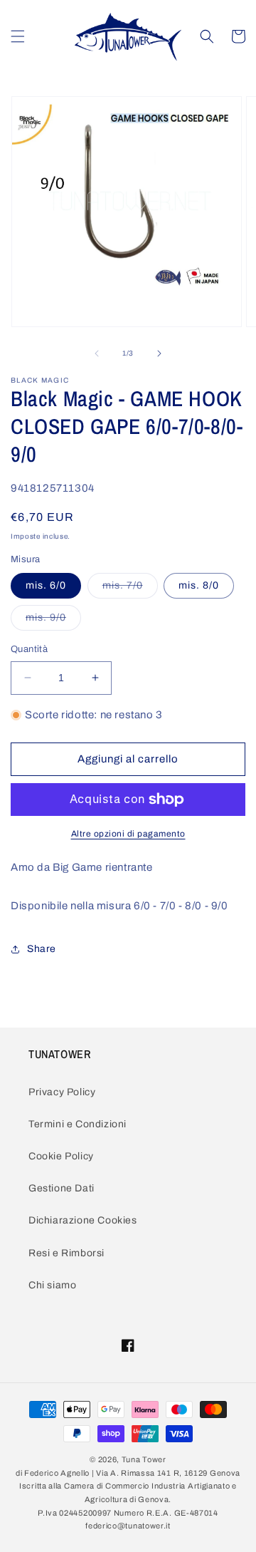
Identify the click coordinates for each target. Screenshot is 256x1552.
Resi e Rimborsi (66, 1253)
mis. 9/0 (53, 621)
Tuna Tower (144, 1459)
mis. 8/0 (198, 585)
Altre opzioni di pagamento (128, 834)
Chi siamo (52, 1285)
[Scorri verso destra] (159, 353)
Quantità (29, 649)
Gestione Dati (61, 1188)
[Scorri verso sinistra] (96, 353)
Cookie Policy (61, 1156)
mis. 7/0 (130, 589)
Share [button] (41, 948)
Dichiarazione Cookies (82, 1220)
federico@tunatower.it (128, 1525)
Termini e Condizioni (77, 1124)
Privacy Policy (61, 1092)
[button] (17, 36)
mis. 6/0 (46, 585)
